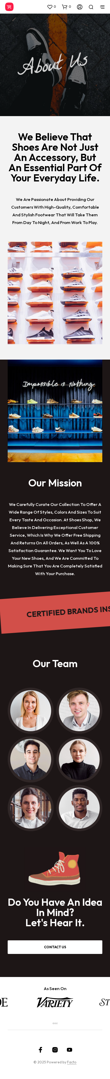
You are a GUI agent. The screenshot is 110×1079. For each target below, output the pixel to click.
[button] (51, 6)
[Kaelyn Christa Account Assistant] (31, 808)
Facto (71, 1062)
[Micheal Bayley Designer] (79, 808)
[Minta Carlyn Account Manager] (79, 759)
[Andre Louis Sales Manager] (31, 759)
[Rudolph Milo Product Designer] (79, 711)
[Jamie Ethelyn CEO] (31, 711)
